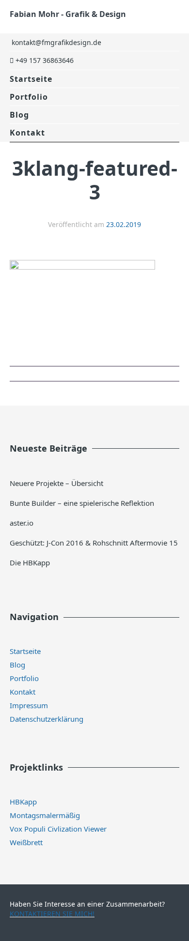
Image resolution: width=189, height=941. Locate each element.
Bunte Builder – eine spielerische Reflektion (82, 503)
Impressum (29, 705)
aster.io (21, 523)
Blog (19, 114)
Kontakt (27, 132)
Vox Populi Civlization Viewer (58, 829)
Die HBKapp (30, 562)
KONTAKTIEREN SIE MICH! (52, 913)
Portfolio (29, 96)
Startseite (31, 79)
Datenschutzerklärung (46, 719)
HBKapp (23, 801)
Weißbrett (26, 842)
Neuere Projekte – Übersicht (56, 483)
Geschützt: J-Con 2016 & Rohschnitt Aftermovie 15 (94, 542)
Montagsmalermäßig (45, 815)
